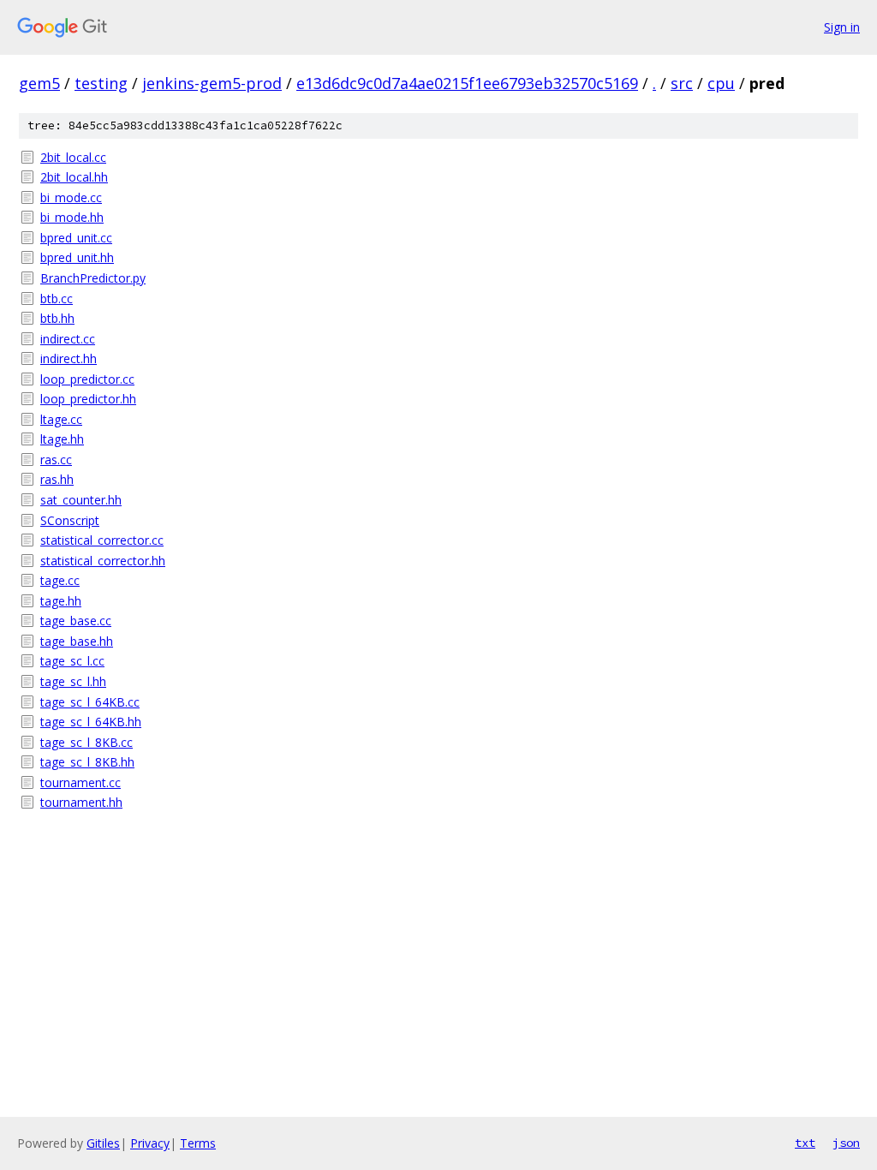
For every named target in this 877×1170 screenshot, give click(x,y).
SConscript (69, 520)
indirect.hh (68, 358)
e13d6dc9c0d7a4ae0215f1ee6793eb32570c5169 (467, 83)
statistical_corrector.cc (102, 540)
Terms (198, 1143)
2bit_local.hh (74, 177)
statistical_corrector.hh (102, 560)
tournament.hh (81, 802)
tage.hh (60, 601)
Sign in (842, 27)
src (682, 83)
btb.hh (57, 318)
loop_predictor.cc (87, 379)
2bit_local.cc (73, 157)
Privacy (150, 1143)
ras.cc (56, 459)
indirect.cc (67, 339)
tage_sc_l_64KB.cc (90, 702)
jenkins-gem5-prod (212, 83)
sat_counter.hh (81, 500)
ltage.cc (61, 419)
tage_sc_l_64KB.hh (90, 721)
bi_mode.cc (71, 197)
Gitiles (103, 1143)
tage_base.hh (76, 641)
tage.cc (60, 580)
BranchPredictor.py (93, 278)
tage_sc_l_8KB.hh (87, 762)
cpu (721, 83)
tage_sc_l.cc (72, 661)
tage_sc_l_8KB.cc (86, 742)
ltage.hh (62, 439)
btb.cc (56, 298)
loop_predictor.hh (88, 399)
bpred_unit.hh (77, 257)
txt (805, 1142)
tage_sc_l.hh (73, 681)
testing (101, 83)
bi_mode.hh (72, 217)
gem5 (39, 83)
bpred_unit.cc (76, 238)
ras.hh (57, 479)
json (846, 1142)
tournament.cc (80, 782)
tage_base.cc (75, 620)
